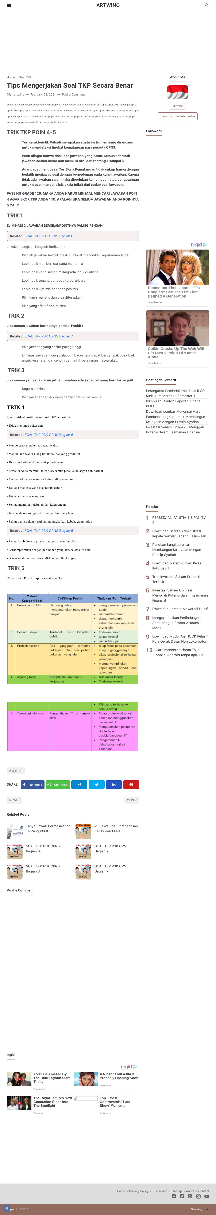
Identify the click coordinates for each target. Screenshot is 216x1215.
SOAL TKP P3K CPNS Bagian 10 (43, 848)
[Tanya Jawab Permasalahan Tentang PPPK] (15, 831)
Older (132, 800)
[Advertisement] (108, 45)
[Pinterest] (131, 784)
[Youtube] (206, 1197)
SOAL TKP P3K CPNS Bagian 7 (48, 336)
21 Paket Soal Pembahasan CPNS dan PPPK (116, 828)
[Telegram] (79, 784)
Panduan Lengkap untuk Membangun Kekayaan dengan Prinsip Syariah (176, 549)
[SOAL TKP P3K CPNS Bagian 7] (83, 871)
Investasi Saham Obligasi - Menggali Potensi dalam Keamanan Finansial (180, 595)
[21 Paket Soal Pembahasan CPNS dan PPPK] (83, 831)
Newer (14, 800)
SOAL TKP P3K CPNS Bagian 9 (111, 848)
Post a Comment (73, 94)
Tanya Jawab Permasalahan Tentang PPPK (48, 828)
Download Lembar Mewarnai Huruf (174, 411)
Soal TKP (16, 770)
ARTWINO (108, 5)
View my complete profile (178, 116)
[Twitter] (97, 784)
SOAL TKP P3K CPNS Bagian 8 (48, 236)
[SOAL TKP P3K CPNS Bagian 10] (15, 851)
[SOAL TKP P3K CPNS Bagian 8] (15, 871)
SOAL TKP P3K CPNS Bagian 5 (48, 530)
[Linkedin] (114, 784)
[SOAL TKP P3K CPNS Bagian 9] (83, 851)
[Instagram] (198, 1197)
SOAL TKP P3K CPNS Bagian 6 (48, 435)
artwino (178, 105)
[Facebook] (173, 1197)
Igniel (206, 1209)
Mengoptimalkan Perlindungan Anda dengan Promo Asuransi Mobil (176, 623)
